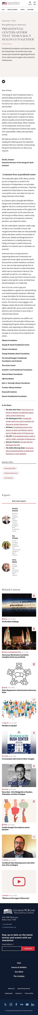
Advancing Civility (9, 468)
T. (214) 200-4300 (7, 924)
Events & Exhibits (19, 967)
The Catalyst (19, 976)
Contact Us (18, 993)
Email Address (8, 944)
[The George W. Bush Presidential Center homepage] (11, 3)
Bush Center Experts (19, 501)
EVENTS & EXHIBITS (12, 9)
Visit (19, 963)
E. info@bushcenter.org (9, 927)
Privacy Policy (29, 993)
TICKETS (22, 9)
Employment (8, 993)
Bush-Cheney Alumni (24, 988)
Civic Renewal (8, 478)
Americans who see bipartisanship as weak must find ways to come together (20, 451)
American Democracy (10, 473)
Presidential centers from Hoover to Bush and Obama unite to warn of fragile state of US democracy (20, 430)
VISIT (3, 9)
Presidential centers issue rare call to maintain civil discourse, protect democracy (20, 421)
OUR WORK (30, 9)
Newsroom (11, 988)
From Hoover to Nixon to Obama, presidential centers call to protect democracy (20, 413)
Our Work (19, 972)
